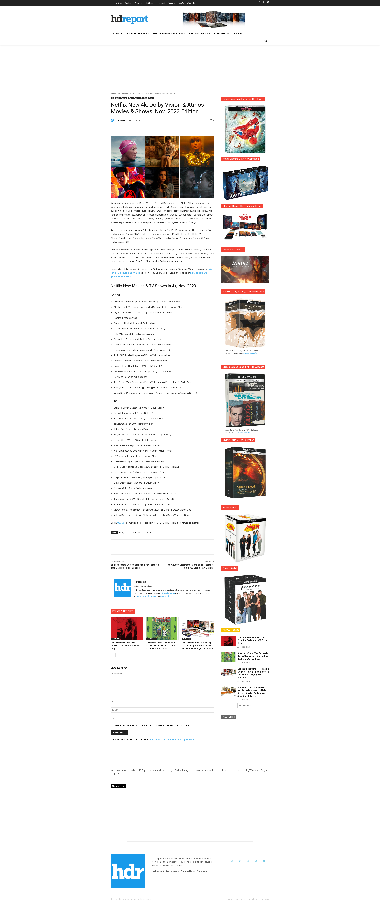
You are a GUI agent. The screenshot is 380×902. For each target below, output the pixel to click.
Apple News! (172, 871)
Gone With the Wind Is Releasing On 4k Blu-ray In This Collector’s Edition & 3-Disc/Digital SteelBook (197, 645)
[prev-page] (112, 655)
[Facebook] (255, 2)
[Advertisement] (190, 67)
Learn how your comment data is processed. (172, 739)
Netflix (144, 98)
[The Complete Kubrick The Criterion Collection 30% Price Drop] (127, 628)
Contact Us (241, 899)
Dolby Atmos (121, 98)
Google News (168, 593)
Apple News (150, 596)
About (230, 899)
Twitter (140, 596)
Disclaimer (254, 899)
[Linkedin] (240, 861)
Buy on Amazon (244, 432)
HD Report (121, 120)
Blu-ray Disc (151, 639)
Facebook (164, 596)
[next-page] (117, 655)
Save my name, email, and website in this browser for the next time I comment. (152, 725)
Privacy (265, 899)
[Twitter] (263, 2)
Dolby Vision (134, 98)
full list (121, 523)
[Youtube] (267, 2)
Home (113, 93)
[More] (189, 128)
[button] (265, 40)
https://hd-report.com (143, 586)
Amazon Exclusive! (250, 353)
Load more (244, 705)
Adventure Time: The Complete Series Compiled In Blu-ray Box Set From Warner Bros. (161, 645)
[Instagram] (259, 2)
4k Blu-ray (115, 639)
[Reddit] (248, 861)
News (151, 98)
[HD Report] (130, 20)
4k (119, 93)
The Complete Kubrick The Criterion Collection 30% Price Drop (125, 645)
